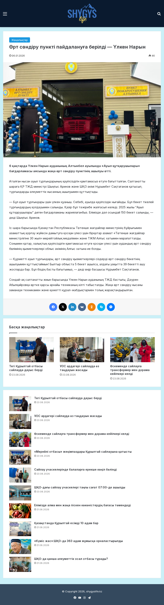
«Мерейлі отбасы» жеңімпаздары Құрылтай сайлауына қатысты (83, 451)
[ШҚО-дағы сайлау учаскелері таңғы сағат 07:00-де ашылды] (20, 492)
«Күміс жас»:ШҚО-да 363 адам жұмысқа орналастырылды (78, 541)
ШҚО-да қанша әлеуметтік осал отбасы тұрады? (71, 558)
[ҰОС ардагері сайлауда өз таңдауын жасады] (82, 349)
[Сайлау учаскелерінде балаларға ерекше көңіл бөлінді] (20, 475)
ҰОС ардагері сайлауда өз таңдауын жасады (68, 416)
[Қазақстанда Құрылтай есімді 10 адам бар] (20, 528)
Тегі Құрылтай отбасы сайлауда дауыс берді (68, 398)
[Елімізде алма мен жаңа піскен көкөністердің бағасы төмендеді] (20, 510)
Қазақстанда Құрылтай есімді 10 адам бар (66, 523)
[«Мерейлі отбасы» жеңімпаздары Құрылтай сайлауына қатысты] (20, 457)
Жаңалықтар (19, 40)
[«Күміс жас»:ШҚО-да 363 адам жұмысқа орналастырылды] (20, 546)
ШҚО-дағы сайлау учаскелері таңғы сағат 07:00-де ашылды (79, 487)
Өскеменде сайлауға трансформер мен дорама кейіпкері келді (130, 369)
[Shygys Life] (82, 13)
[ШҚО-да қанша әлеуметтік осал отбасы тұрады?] (20, 564)
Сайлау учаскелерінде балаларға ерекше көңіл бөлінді (75, 469)
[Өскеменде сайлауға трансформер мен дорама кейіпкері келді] (132, 349)
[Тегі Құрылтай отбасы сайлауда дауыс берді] (31, 349)
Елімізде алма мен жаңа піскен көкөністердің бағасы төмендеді (82, 505)
